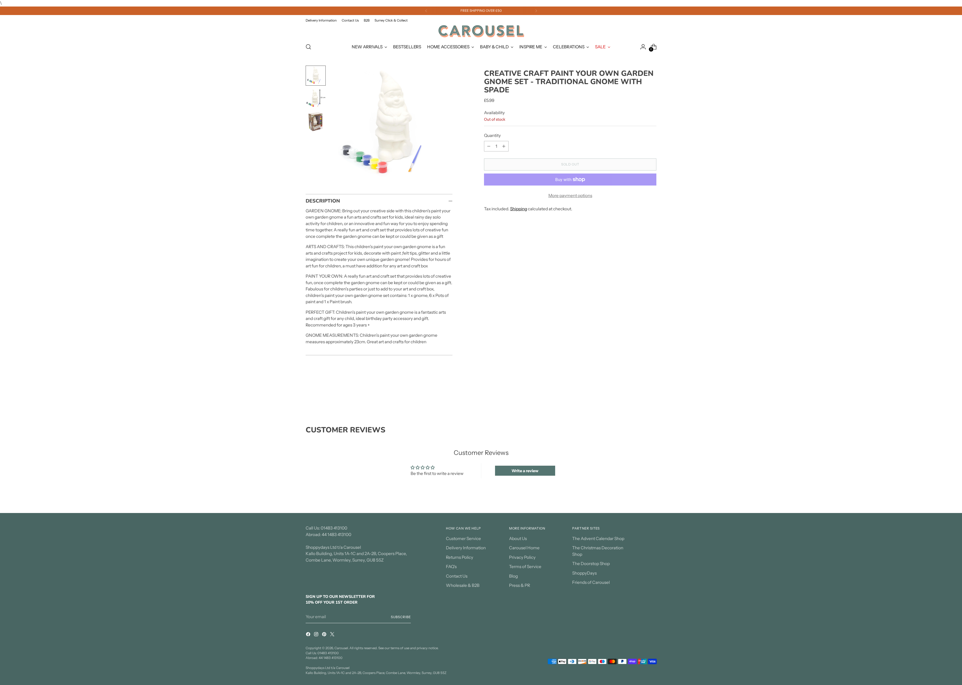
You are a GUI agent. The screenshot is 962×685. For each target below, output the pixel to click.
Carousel (341, 648)
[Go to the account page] (643, 47)
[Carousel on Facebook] (309, 635)
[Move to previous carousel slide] (640, 399)
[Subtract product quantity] (488, 146)
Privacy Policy (522, 557)
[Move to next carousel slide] (652, 398)
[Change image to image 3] (316, 122)
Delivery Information (466, 547)
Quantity (492, 135)
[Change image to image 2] (316, 99)
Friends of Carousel (591, 582)
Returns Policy (459, 557)
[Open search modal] (308, 47)
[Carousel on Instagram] (317, 635)
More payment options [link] (570, 195)
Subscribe (401, 617)
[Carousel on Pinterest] (325, 635)
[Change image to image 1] (316, 76)
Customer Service (463, 538)
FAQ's (451, 566)
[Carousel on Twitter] (333, 635)
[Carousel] (481, 31)
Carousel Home (524, 547)
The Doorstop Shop (591, 563)
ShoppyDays (584, 573)
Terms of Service (525, 566)
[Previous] (426, 11)
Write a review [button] (525, 470)
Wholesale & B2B (462, 585)
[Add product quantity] (503, 146)
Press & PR (519, 585)
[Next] (536, 11)
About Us (518, 538)
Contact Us (456, 576)
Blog (513, 576)
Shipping (518, 208)
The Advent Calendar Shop (598, 538)
